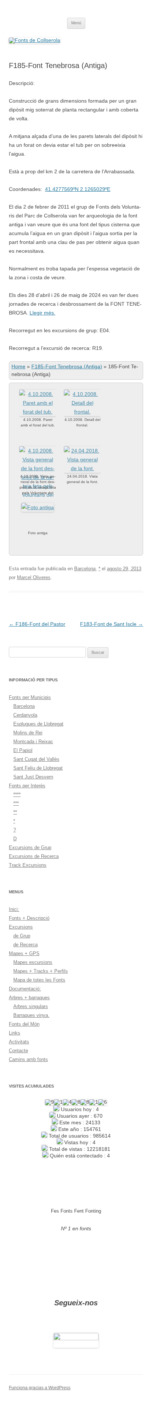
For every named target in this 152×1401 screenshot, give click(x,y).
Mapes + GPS (24, 953)
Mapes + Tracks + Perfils (40, 971)
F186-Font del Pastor (37, 624)
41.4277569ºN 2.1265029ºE (77, 189)
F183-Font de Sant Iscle (111, 624)
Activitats (19, 1041)
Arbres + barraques (29, 997)
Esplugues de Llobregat (38, 724)
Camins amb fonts (28, 1059)
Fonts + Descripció (29, 918)
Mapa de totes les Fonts (39, 980)
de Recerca (25, 944)
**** (17, 794)
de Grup (21, 936)
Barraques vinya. (31, 1015)
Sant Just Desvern (33, 777)
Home (18, 366)
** (15, 812)
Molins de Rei (27, 732)
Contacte (18, 1050)
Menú (76, 23)
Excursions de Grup (30, 847)
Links (14, 1033)
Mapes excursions (32, 962)
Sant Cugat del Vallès (36, 759)
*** (16, 803)
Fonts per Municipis (30, 697)
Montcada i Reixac (33, 741)
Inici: (14, 909)
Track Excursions (27, 865)
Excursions (21, 927)
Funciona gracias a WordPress (39, 1387)
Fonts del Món (24, 1024)
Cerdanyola (25, 715)
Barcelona (85, 568)
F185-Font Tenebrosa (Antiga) (66, 366)
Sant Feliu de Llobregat (38, 768)
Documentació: (25, 989)
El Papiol (22, 750)
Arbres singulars (30, 1006)
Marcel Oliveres (34, 577)
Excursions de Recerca (34, 856)
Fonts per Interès (27, 785)
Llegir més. (42, 313)
